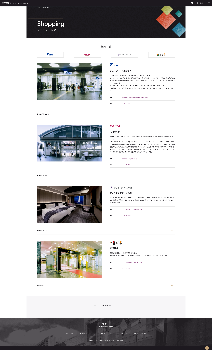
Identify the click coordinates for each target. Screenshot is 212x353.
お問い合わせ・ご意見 (140, 333)
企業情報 (91, 340)
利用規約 (101, 340)
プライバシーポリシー (110, 340)
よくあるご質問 (124, 333)
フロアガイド (101, 333)
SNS (96, 340)
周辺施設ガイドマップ (86, 333)
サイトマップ (120, 340)
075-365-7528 (126, 164)
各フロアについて (43, 114)
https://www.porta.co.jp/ (129, 159)
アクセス (112, 333)
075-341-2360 (126, 268)
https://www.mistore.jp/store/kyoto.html (135, 98)
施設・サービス (70, 333)
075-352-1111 (126, 103)
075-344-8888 (126, 215)
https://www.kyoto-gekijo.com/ (132, 262)
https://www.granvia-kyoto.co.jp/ (132, 209)
